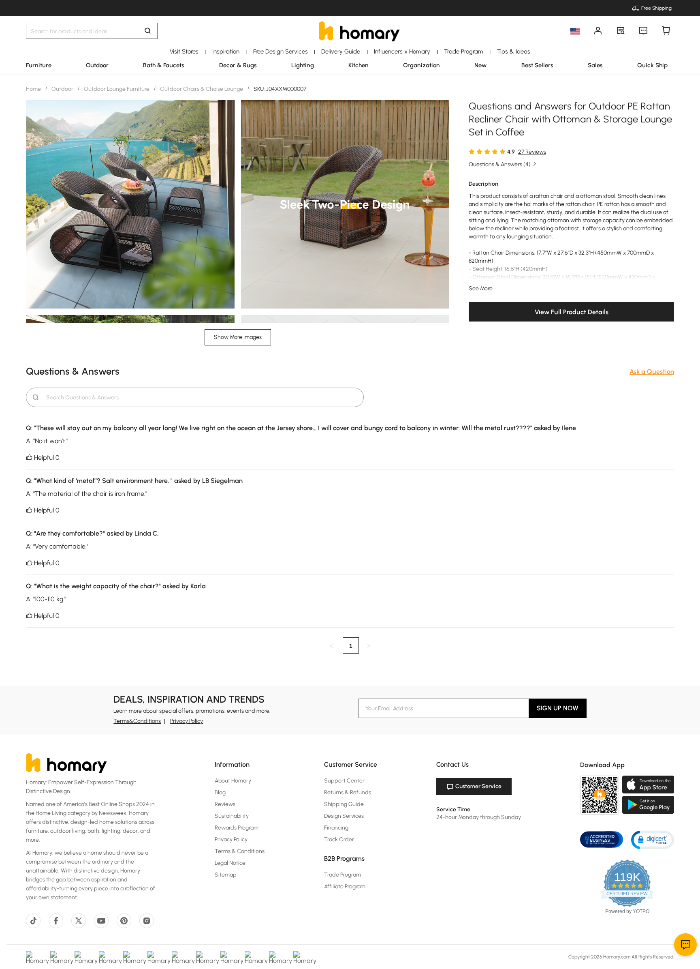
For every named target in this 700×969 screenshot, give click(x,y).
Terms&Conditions (137, 721)
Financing (336, 827)
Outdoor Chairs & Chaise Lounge (201, 89)
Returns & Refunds (347, 792)
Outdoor (62, 89)
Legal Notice (230, 863)
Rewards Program (236, 827)
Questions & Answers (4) (500, 164)
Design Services (344, 816)
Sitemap (226, 874)
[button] (652, 839)
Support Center (344, 780)
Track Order (339, 839)
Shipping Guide (344, 804)
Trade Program (342, 874)
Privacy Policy (186, 721)
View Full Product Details (571, 312)
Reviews (225, 804)
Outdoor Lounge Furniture (117, 89)
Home (34, 89)
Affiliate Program (344, 886)
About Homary (233, 780)
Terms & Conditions (240, 851)
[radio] (472, 151)
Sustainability (232, 816)
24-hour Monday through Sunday (478, 817)
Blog (220, 792)
